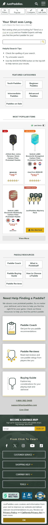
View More (24, 238)
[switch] (42, 11)
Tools (23, 484)
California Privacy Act (31, 512)
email (11, 32)
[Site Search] (36, 4)
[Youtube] (32, 445)
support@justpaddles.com (24, 405)
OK (24, 520)
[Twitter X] (15, 445)
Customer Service (23, 454)
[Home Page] (13, 4)
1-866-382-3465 (24, 400)
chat (4, 32)
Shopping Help (22, 464)
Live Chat (24, 409)
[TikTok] (41, 445)
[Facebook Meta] (6, 445)
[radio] (29, 163)
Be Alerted (36, 229)
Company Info (23, 474)
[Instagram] (23, 445)
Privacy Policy (10, 512)
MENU (44, 4)
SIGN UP (40, 428)
